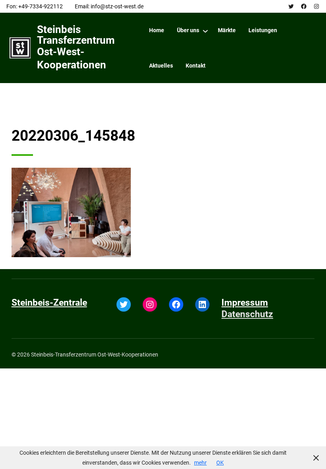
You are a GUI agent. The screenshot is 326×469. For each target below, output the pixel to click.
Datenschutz (247, 314)
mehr (200, 462)
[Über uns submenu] (205, 31)
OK (220, 462)
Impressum (244, 302)
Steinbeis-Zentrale (49, 302)
